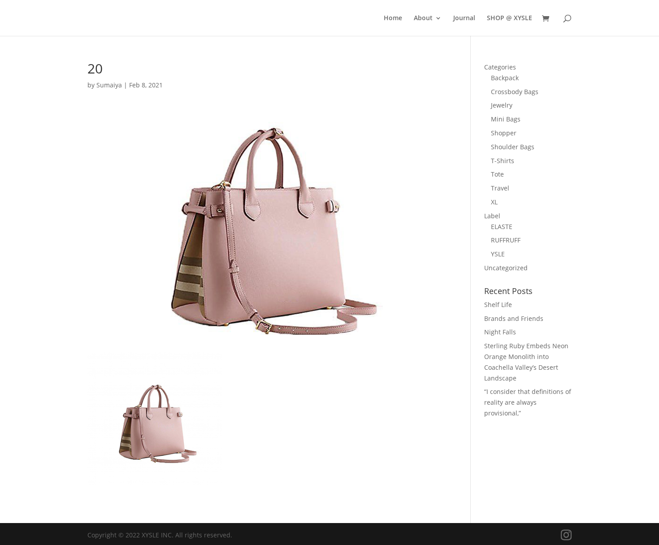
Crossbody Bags (514, 91)
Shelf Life (498, 304)
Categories (500, 67)
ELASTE (501, 226)
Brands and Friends (513, 318)
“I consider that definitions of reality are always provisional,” (527, 402)
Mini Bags (505, 119)
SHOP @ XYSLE (509, 18)
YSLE (498, 254)
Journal (464, 18)
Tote (497, 174)
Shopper (503, 133)
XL (494, 202)
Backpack (505, 78)
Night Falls (500, 332)
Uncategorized (506, 268)
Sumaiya (109, 85)
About (423, 18)
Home (393, 18)
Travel (500, 188)
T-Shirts (502, 160)
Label (492, 216)
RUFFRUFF (505, 240)
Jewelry (501, 105)
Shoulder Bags (512, 147)
